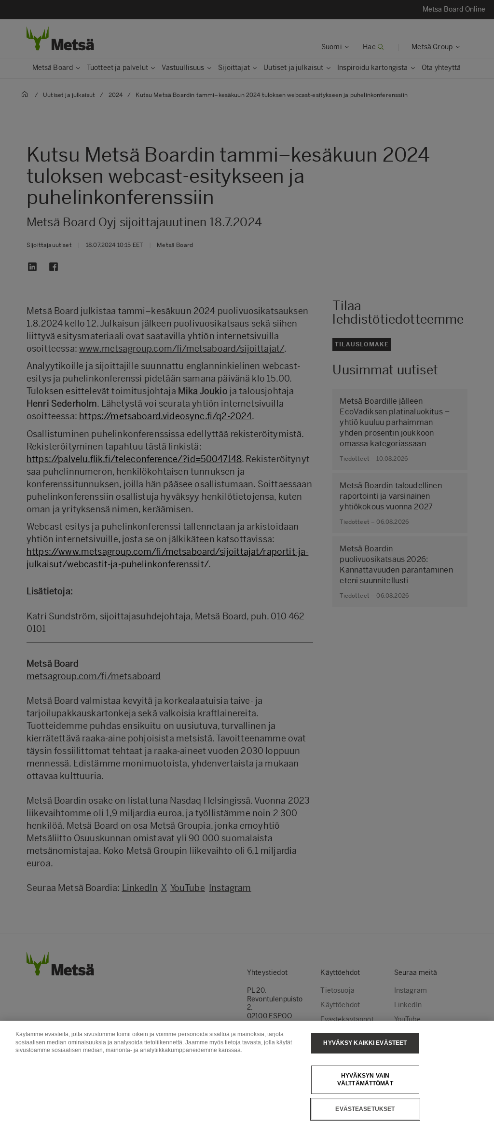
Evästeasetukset (365, 1109)
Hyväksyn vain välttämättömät (365, 1079)
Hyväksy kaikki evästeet (365, 1043)
